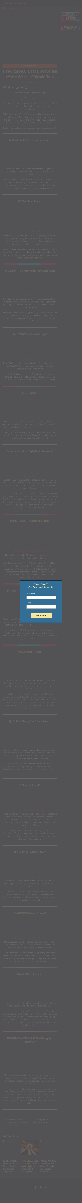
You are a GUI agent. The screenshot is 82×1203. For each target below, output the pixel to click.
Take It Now (40, 615)
